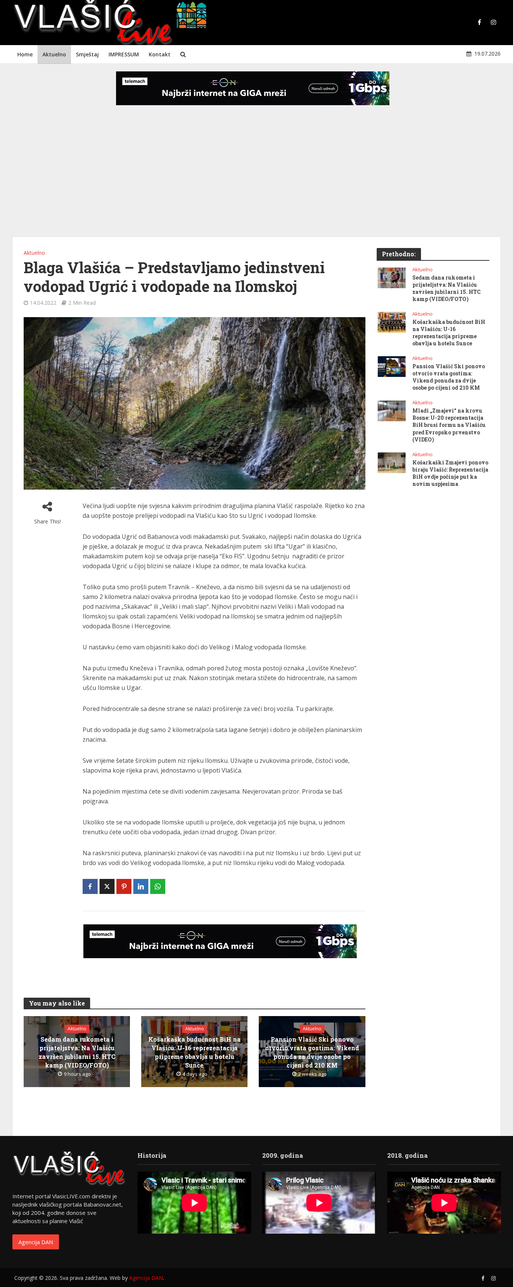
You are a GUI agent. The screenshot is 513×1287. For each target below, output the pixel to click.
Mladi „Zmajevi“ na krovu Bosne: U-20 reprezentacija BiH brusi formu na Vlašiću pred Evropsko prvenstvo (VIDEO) (449, 425)
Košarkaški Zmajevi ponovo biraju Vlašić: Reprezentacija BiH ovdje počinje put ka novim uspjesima (450, 473)
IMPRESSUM (124, 54)
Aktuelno (54, 54)
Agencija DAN (35, 1242)
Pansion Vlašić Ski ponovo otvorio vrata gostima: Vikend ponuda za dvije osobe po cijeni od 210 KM (312, 1052)
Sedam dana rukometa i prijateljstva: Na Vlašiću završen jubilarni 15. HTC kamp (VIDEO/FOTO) (77, 1052)
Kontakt (159, 54)
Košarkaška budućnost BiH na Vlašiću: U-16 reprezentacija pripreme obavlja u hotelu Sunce (194, 1052)
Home (25, 54)
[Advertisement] (256, 176)
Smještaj (87, 54)
